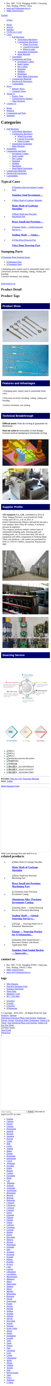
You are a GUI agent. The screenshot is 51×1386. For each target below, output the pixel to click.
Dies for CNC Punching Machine (24, 779)
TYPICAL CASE (14, 32)
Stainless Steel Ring (15, 989)
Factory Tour (17, 96)
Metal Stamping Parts (10, 786)
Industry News (18, 89)
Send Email (6, 1030)
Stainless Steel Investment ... (27, 195)
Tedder (10, 781)
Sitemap (13, 1015)
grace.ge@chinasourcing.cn (18, 8)
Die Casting (22, 66)
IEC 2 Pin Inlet (13, 996)
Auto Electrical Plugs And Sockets (22, 1023)
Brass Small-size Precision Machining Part (26, 885)
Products (10, 110)
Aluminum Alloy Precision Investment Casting (26, 901)
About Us (11, 93)
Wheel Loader (29, 49)
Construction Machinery (27, 42)
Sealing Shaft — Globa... (26, 234)
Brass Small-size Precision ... (27, 221)
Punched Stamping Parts (17, 986)
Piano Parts (11, 991)
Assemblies (17, 57)
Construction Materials (21, 79)
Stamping (21, 69)
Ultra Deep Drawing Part (26, 245)
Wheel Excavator (30, 44)
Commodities (17, 84)
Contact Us (11, 103)
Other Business (18, 101)
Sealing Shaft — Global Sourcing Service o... (25, 917)
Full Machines (18, 37)
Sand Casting (23, 64)
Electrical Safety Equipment (27, 1020)
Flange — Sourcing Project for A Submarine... (27, 933)
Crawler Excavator (31, 47)
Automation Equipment (27, 52)
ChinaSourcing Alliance (22, 98)
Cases (9, 34)
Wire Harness (12, 984)
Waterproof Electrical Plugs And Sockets (18, 1018)
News (9, 86)
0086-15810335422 (15, 11)
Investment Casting (25, 61)
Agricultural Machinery (27, 39)
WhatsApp (5, 1032)
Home (9, 25)
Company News (19, 91)
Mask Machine (23, 54)
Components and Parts (21, 59)
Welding (21, 71)
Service (10, 27)
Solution (10, 29)
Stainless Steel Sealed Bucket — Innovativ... (28, 952)
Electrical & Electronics (22, 81)
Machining (22, 74)
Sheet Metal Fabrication (27, 76)
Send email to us (8, 283)
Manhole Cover (13, 994)
